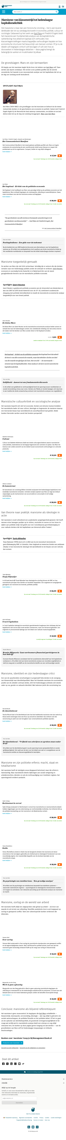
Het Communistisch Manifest (52, 228)
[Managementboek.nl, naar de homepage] (7, 7)
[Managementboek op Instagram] (37, 1127)
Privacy (41, 1117)
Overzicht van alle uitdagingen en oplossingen (32, 1048)
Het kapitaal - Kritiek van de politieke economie (21, 354)
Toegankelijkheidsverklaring (24, 1120)
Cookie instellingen (56, 1117)
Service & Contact (38, 1120)
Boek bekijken (6, 151)
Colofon (36, 1117)
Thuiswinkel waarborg (11, 1117)
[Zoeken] (56, 12)
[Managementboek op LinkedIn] (29, 1127)
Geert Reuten (57, 269)
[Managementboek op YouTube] (33, 1127)
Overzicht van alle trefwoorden (9, 1048)
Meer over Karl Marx (48, 114)
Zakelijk (4, 1083)
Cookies (47, 1117)
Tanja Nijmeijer (19, 538)
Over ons (47, 1120)
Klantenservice (7, 1079)
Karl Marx (38, 33)
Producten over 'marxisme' (11, 1043)
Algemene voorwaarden (25, 1117)
